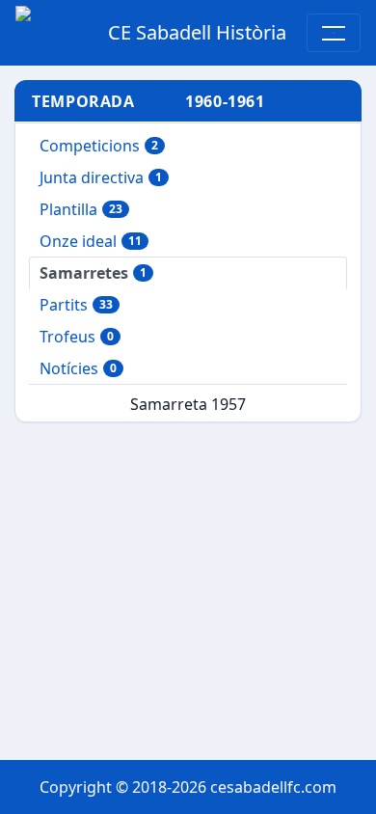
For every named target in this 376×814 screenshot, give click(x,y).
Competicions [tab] (99, 145)
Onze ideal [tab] (91, 241)
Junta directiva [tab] (101, 177)
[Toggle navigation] (334, 33)
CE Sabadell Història (197, 32)
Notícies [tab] (78, 368)
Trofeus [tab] (77, 336)
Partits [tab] (76, 304)
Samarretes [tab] (93, 273)
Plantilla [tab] (81, 209)
